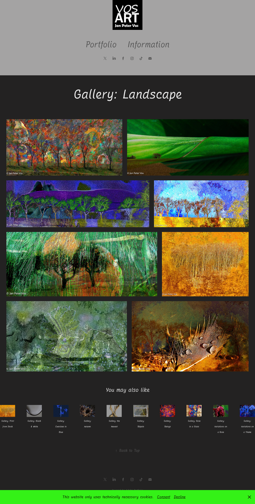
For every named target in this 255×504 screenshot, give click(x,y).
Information (148, 44)
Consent (163, 497)
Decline (179, 497)
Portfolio (101, 44)
